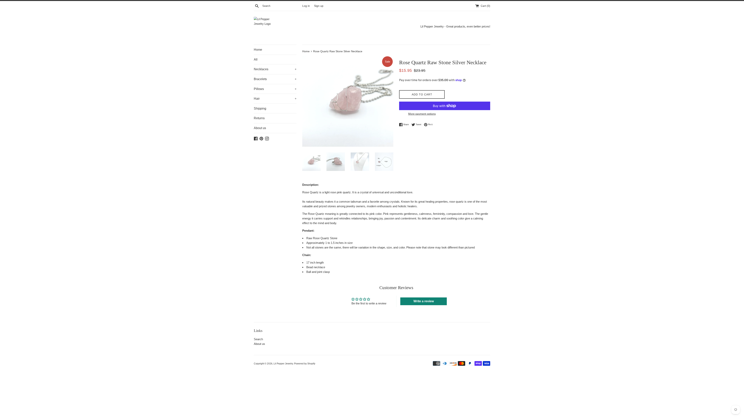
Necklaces (275, 69)
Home (258, 49)
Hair (275, 98)
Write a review (423, 301)
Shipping (260, 108)
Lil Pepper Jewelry (283, 363)
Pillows (275, 89)
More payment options (422, 113)
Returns (259, 118)
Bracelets (275, 79)
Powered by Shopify (304, 363)
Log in (306, 5)
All (255, 59)
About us (260, 128)
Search (258, 339)
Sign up (318, 5)
